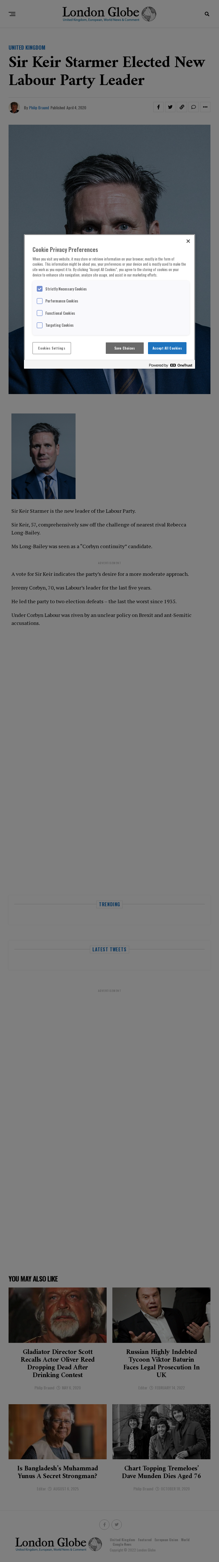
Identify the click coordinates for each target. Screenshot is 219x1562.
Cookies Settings (51, 348)
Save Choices (124, 348)
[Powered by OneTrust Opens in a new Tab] (170, 365)
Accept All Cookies (167, 348)
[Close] (188, 241)
